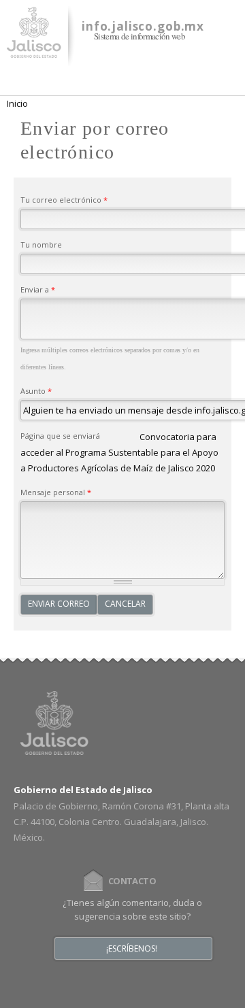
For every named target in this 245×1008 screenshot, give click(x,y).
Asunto (36, 391)
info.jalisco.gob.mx (143, 26)
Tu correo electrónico (64, 200)
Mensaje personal (55, 492)
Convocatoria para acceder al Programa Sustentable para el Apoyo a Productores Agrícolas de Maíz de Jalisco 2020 (119, 453)
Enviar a (37, 289)
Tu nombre (41, 244)
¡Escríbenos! (131, 948)
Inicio (17, 103)
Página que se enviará (60, 436)
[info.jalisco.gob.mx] (34, 50)
